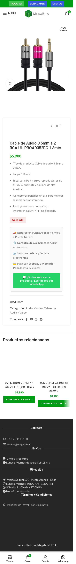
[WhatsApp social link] (36, 319)
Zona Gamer (37, 3)
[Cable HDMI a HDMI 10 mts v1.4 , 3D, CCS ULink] (19, 363)
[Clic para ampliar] (10, 83)
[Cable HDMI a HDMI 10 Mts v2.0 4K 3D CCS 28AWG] (54, 363)
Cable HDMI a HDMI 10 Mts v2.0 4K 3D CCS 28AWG (54, 387)
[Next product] (61, 126)
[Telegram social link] (41, 319)
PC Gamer (16, 3)
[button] (19, 399)
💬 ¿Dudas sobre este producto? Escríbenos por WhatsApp (36, 280)
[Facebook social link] (26, 319)
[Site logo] (36, 13)
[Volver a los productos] (56, 126)
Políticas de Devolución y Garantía (28, 504)
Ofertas (57, 3)
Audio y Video (34, 308)
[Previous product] (51, 126)
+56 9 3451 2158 (17, 438)
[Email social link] (31, 319)
